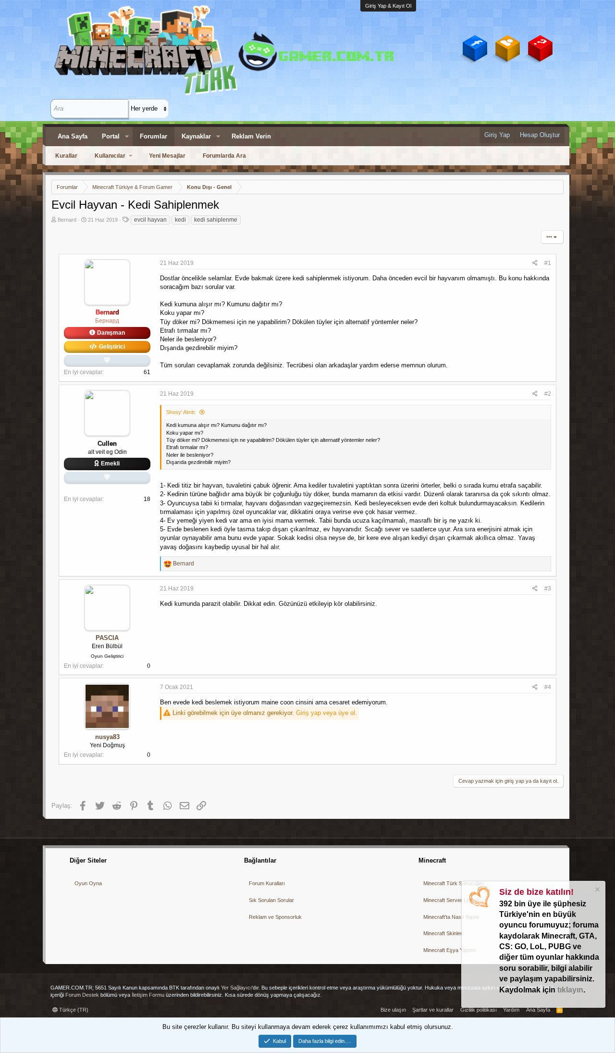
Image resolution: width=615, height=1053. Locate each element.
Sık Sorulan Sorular (271, 900)
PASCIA (107, 637)
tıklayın (570, 990)
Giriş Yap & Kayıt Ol (388, 6)
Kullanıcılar (110, 155)
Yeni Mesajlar (167, 155)
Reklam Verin (251, 136)
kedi (180, 219)
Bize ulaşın (393, 1010)
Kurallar (66, 155)
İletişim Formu (148, 995)
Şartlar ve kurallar (433, 1010)
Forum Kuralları (267, 883)
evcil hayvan (150, 219)
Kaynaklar (196, 136)
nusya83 (107, 736)
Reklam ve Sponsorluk (275, 917)
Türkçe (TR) (73, 1010)
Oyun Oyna (88, 883)
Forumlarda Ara (224, 155)
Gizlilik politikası (478, 1010)
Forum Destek (82, 995)
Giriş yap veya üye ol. (326, 712)
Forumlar (153, 136)
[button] (127, 136)
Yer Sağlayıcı (236, 987)
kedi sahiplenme (215, 219)
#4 (547, 687)
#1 (547, 263)
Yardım (511, 1010)
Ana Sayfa (72, 136)
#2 (547, 393)
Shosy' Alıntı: (181, 412)
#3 (547, 588)
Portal (111, 136)
